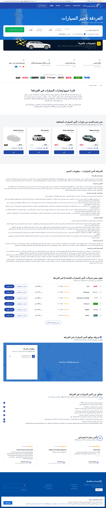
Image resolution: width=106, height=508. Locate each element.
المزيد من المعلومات (21, 286)
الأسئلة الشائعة (76, 5)
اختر (89, 152)
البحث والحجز (9, 286)
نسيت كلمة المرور (48, 486)
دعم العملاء (68, 5)
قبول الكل (7, 503)
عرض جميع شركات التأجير (53, 322)
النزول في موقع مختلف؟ (93, 34)
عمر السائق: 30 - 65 (78, 34)
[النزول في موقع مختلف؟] (100, 34)
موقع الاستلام (67, 29)
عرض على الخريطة (26, 357)
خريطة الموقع (74, 488)
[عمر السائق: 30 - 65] (85, 34)
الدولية (84, 5)
